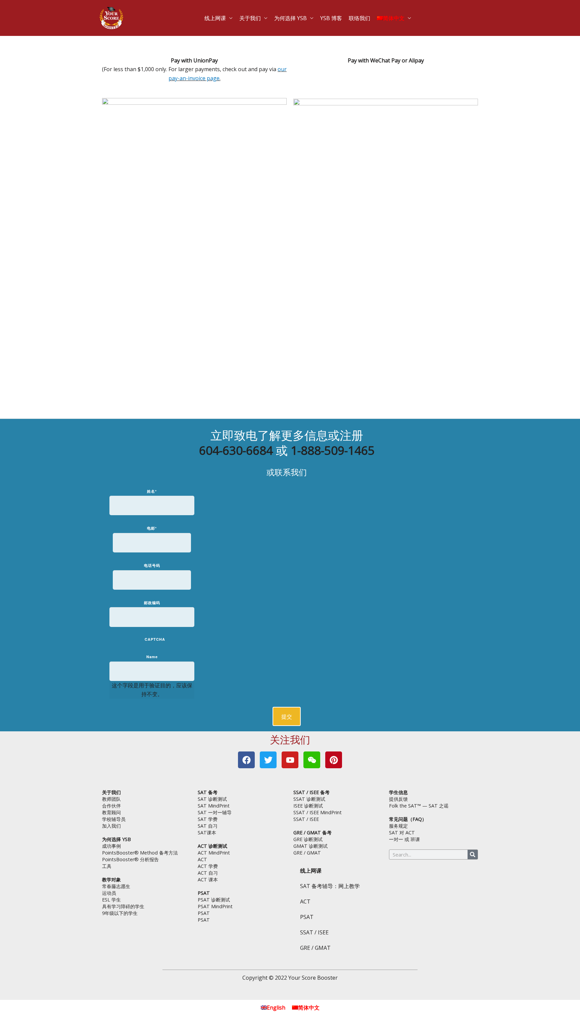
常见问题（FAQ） (408, 819)
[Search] (473, 854)
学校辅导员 (114, 819)
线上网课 (230, 15)
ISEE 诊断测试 (308, 805)
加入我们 (111, 826)
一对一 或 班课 (404, 839)
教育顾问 (111, 812)
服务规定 (398, 826)
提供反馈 (398, 799)
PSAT (204, 893)
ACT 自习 (208, 873)
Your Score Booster (313, 977)
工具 (106, 866)
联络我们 (350, 15)
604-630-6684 (236, 450)
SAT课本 (207, 832)
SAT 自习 (208, 826)
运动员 (109, 893)
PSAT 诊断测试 (214, 899)
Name (152, 656)
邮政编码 (152, 602)
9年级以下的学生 (120, 913)
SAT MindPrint (214, 805)
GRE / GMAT (307, 852)
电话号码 (152, 565)
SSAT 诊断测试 (309, 799)
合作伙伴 (111, 805)
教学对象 (111, 879)
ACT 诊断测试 (212, 846)
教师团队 (111, 799)
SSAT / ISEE (306, 819)
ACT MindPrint (214, 852)
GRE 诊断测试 (308, 839)
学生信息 (398, 792)
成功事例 (111, 846)
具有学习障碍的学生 (123, 906)
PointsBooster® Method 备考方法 (140, 852)
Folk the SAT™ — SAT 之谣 (418, 805)
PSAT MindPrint (215, 906)
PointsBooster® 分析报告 (130, 859)
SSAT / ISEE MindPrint (317, 812)
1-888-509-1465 (333, 450)
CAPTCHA (155, 639)
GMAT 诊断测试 (310, 846)
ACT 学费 (208, 866)
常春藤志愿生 (116, 886)
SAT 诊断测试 (212, 799)
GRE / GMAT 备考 (312, 832)
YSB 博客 (327, 15)
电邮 (152, 528)
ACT (202, 859)
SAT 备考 (208, 792)
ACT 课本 (208, 879)
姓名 (152, 491)
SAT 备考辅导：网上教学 (330, 886)
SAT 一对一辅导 (215, 812)
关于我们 (260, 15)
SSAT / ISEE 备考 (311, 792)
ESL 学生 (111, 899)
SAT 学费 (208, 819)
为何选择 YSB (293, 15)
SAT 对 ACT (402, 832)
